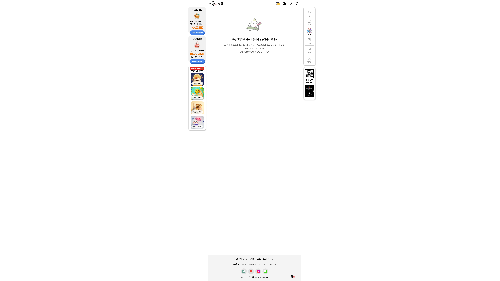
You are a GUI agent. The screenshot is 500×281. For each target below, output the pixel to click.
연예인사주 (271, 259)
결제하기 (278, 3)
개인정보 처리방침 (254, 264)
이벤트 (284, 3)
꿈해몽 (259, 259)
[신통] (212, 3)
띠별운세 (252, 259)
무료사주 (245, 259)
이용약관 (243, 264)
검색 (297, 3)
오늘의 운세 (237, 259)
